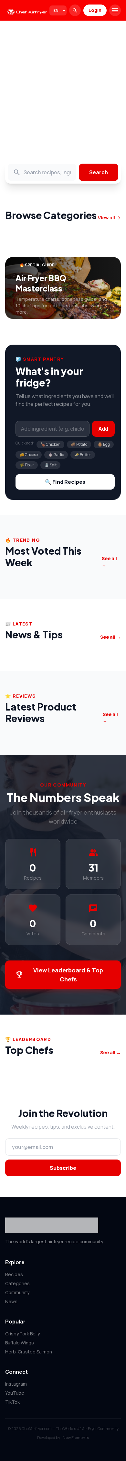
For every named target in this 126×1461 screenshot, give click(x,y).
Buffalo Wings (19, 1343)
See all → (109, 561)
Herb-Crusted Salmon (28, 1352)
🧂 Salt (50, 465)
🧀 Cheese (28, 454)
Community (17, 1292)
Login (95, 10)
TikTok (12, 1402)
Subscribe (63, 1167)
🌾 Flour (26, 465)
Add (103, 428)
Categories (17, 1283)
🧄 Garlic (56, 454)
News (11, 1301)
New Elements (76, 1437)
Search (98, 172)
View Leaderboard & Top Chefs (59, 974)
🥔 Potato (79, 444)
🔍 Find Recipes (65, 481)
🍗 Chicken (50, 444)
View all (109, 218)
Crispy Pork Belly (22, 1334)
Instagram (16, 1384)
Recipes (14, 1274)
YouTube (14, 1393)
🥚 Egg (104, 444)
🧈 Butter (82, 454)
